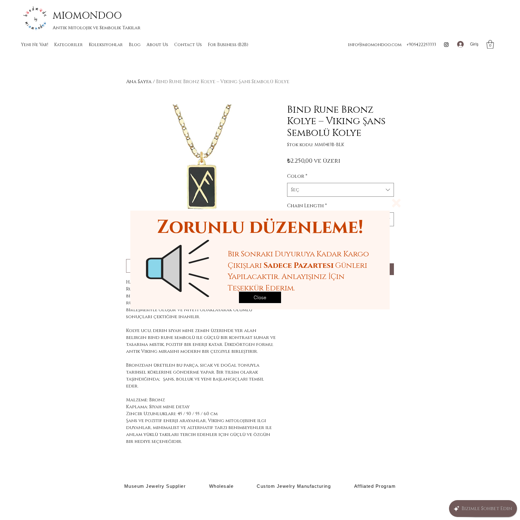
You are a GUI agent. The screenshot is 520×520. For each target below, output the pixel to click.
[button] (396, 203)
